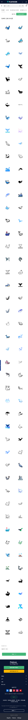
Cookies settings (14, 701)
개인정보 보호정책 (11, 700)
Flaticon (14, 717)
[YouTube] (20, 690)
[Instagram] (17, 690)
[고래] (7, 27)
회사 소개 (3, 684)
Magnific (9, 717)
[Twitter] (11, 690)
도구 (2, 678)
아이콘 (2, 10)
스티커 (7, 10)
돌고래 (3, 649)
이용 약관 (5, 700)
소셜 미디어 (14, 687)
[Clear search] (19, 5)
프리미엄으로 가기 (14, 671)
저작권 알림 (23, 700)
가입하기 (14, 697)
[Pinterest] (14, 690)
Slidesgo (19, 717)
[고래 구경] (20, 555)
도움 (2, 681)
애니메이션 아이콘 (14, 10)
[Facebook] (7, 690)
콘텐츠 (2, 676)
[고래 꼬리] (20, 66)
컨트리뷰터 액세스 (14, 667)
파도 (7, 649)
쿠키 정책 (18, 700)
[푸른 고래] (20, 105)
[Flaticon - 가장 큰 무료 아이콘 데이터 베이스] (12, 2)
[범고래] (20, 259)
